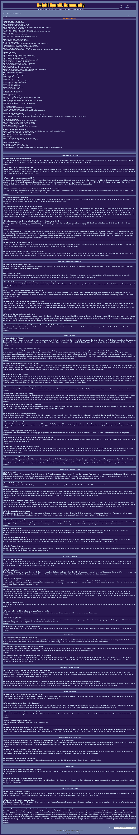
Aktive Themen (132, 15)
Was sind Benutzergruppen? (11, 96)
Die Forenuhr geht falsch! (10, 42)
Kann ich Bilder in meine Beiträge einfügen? (16, 81)
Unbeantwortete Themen (121, 15)
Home (60, 9)
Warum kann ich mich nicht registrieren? (15, 35)
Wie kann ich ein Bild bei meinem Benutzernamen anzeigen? (21, 46)
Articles (51, 9)
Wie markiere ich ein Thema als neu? (14, 72)
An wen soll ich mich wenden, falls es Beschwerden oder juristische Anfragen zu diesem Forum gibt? (32, 147)
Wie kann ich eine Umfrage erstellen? (14, 58)
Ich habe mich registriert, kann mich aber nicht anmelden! (20, 30)
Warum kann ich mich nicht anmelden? (14, 22)
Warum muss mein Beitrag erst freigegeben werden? (18, 70)
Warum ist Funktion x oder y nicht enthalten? (16, 145)
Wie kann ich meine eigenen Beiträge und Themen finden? (20, 127)
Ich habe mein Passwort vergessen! (13, 29)
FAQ (123, 7)
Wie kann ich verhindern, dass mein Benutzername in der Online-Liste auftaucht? (27, 27)
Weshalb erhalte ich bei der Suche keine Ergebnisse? (19, 122)
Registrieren (132, 6)
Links (55, 9)
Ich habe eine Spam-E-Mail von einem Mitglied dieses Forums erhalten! (24, 111)
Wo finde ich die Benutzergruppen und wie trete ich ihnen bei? (21, 97)
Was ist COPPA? (8, 33)
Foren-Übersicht (7, 16)
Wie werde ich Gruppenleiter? (12, 99)
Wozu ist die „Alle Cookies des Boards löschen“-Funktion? (20, 36)
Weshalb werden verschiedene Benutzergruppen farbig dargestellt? (23, 100)
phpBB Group (48, 793)
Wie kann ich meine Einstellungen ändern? (16, 40)
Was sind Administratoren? (11, 93)
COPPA (106, 208)
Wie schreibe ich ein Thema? (11, 54)
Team (65, 9)
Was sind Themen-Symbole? (11, 88)
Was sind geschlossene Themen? (13, 87)
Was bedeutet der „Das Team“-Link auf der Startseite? (19, 103)
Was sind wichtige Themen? (11, 85)
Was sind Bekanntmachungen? (12, 84)
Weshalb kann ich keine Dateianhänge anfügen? (17, 64)
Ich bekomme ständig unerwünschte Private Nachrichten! (20, 109)
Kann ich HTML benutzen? (11, 78)
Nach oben (6, 164)
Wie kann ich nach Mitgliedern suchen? (14, 125)
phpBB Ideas (94, 802)
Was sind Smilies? (8, 79)
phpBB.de (89, 795)
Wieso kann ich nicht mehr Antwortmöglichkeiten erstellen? (20, 60)
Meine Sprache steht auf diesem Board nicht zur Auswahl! (20, 45)
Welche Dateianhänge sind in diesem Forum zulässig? (19, 138)
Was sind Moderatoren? (10, 94)
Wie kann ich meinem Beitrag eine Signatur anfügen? (19, 57)
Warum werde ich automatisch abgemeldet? (16, 25)
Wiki (74, 9)
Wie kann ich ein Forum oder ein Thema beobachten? (19, 132)
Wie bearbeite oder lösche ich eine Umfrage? (16, 61)
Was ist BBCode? (8, 76)
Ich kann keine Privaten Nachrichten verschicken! (17, 107)
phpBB (64, 830)
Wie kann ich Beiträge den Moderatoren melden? (17, 67)
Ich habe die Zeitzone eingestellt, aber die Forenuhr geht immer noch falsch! (25, 43)
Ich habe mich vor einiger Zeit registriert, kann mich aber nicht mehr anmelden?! (26, 32)
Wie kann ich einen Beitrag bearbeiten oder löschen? (19, 55)
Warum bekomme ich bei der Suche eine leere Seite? (19, 124)
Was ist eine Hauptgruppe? (11, 102)
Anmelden (124, 6)
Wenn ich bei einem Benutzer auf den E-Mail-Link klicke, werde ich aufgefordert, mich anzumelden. (32, 49)
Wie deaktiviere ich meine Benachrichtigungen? (17, 134)
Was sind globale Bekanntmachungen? (14, 82)
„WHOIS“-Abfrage (11, 813)
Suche (128, 7)
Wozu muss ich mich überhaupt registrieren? (16, 24)
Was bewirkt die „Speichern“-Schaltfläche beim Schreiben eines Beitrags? (25, 69)
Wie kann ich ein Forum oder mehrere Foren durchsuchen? (20, 121)
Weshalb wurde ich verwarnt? (12, 66)
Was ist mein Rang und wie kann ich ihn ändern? (17, 48)
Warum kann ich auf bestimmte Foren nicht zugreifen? (19, 63)
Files (39, 9)
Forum (70, 9)
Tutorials (44, 9)
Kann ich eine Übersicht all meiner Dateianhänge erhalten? (20, 140)
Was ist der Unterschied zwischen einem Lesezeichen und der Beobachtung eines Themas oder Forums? (34, 131)
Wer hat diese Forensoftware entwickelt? (15, 144)
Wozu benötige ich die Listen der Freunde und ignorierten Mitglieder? (23, 115)
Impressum (80, 9)
